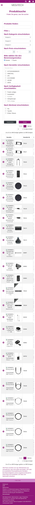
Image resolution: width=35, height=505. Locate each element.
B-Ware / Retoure (11, 113)
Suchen (25, 122)
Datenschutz (6, 487)
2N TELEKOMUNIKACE (13, 71)
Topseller (9, 111)
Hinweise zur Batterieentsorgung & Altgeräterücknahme (16, 489)
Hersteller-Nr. (26, 137)
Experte (14, 60)
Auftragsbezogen (11, 98)
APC (8, 75)
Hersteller (9, 137)
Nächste (29, 126)
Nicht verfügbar (11, 101)
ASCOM (9, 80)
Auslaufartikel (10, 94)
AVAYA (9, 82)
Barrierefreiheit (6, 494)
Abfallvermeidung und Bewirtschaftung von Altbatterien (16, 491)
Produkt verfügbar (11, 92)
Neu (8, 108)
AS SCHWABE (11, 78)
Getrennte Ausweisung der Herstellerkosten (13, 492)
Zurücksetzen (10, 122)
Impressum (5, 484)
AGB (4, 485)
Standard (7, 60)
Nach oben (18, 480)
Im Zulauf (9, 96)
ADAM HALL (10, 73)
